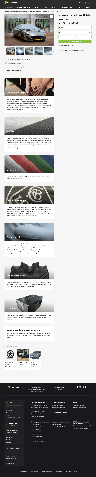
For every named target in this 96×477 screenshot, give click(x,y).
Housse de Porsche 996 (36, 436)
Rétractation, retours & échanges (14, 417)
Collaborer (8, 442)
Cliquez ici (40, 391)
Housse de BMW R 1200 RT (58, 424)
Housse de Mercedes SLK (37, 431)
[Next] (53, 51)
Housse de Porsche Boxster (37, 439)
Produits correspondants (11, 346)
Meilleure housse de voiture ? (38, 411)
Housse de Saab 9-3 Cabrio (37, 441)
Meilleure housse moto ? (58, 405)
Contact (80, 2)
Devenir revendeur (10, 439)
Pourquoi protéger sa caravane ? (80, 428)
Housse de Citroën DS (36, 426)
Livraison (8, 415)
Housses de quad (10, 463)
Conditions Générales (23, 471)
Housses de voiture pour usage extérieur (16, 11)
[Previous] (5, 51)
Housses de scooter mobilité (13, 461)
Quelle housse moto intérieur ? (59, 412)
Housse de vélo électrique (79, 407)
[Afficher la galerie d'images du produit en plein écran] (51, 16)
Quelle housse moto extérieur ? (59, 410)
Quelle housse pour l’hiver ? (37, 416)
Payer (7, 412)
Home (5, 11)
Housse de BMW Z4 (35, 424)
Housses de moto (10, 456)
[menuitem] (22, 7)
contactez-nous (41, 253)
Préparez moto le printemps (58, 407)
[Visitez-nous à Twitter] (80, 387)
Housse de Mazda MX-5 (36, 429)
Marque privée (9, 437)
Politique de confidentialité (47, 471)
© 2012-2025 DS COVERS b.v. (71, 471)
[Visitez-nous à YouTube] (85, 387)
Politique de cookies (34, 471)
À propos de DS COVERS (12, 430)
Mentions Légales (59, 471)
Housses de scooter (11, 458)
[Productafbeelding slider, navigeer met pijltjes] (29, 30)
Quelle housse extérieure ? (37, 413)
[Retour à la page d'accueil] (10, 2)
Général (8, 408)
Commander (9, 410)
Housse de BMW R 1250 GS (58, 426)
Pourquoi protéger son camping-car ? (82, 425)
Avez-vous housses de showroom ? (39, 405)
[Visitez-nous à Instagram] (83, 387)
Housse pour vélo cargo (79, 405)
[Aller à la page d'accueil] (14, 387)
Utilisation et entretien (11, 432)
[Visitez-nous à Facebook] (77, 387)
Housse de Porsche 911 (36, 434)
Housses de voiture (46, 11)
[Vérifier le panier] (90, 3)
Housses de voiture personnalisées (33, 11)
